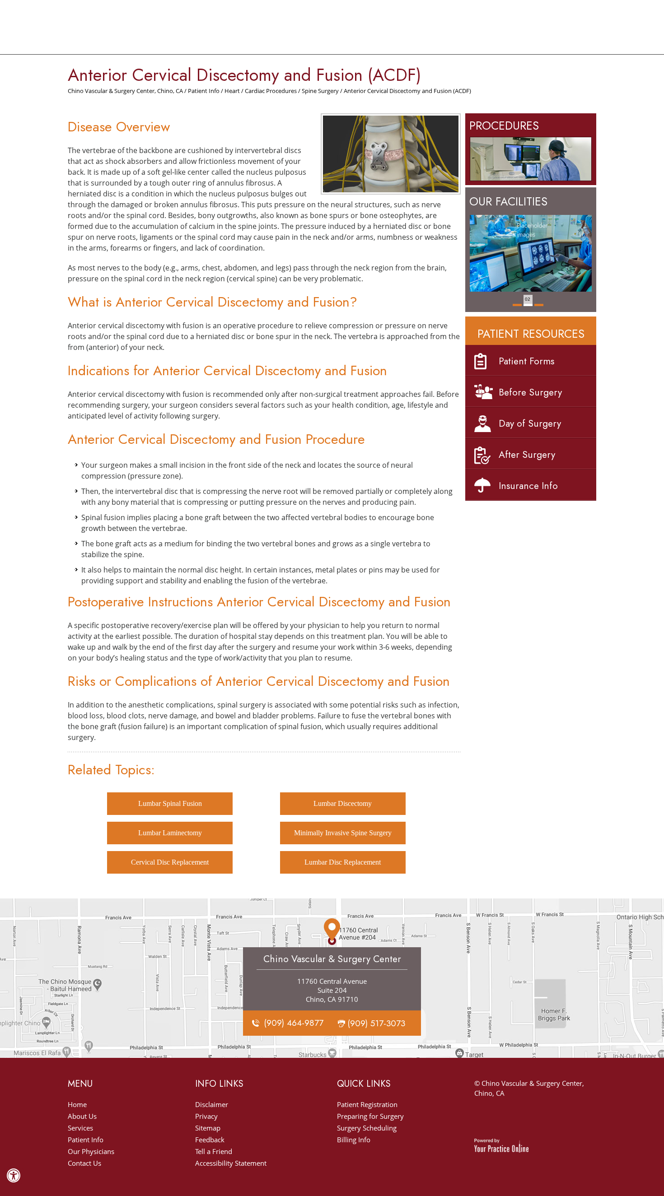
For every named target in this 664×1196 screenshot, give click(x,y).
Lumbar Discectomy (342, 803)
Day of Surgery (530, 423)
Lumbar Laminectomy (170, 833)
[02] (528, 309)
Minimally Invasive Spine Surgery (343, 833)
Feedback (209, 1139)
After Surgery (527, 454)
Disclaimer (211, 1104)
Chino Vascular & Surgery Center (332, 959)
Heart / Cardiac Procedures (260, 91)
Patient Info (204, 91)
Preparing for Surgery (370, 1116)
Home (77, 1104)
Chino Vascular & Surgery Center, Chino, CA (125, 91)
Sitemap (207, 1127)
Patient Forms (526, 361)
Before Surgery (530, 392)
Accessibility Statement (231, 1163)
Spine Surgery (320, 91)
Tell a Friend (213, 1151)
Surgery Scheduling (367, 1127)
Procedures (504, 125)
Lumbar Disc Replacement (342, 862)
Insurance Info (528, 486)
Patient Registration (367, 1104)
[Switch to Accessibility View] (13, 1175)
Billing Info (353, 1139)
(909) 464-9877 (293, 1023)
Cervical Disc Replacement (170, 862)
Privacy (206, 1116)
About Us (82, 1116)
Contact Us (84, 1163)
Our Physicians (91, 1151)
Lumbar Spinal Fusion (170, 803)
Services (80, 1127)
